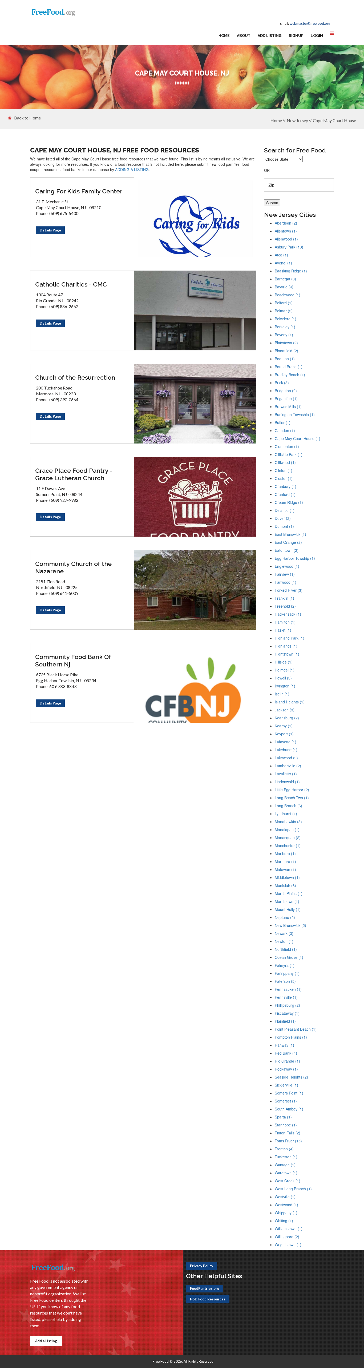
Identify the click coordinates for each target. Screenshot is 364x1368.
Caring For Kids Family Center (78, 191)
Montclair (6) (285, 885)
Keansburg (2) (287, 717)
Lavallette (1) (286, 773)
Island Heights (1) (290, 701)
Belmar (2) (284, 310)
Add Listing (270, 36)
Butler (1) (282, 422)
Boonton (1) (285, 358)
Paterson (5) (285, 981)
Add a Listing (46, 1341)
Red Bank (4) (286, 1053)
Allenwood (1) (286, 239)
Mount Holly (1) (288, 909)
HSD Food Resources (207, 1299)
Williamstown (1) (288, 1228)
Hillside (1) (284, 662)
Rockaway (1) (286, 1069)
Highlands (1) (286, 646)
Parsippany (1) (287, 973)
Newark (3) (284, 933)
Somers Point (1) (289, 1093)
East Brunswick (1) (290, 534)
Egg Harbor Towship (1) (295, 558)
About (243, 36)
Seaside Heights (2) (291, 1077)
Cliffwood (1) (285, 462)
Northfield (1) (286, 949)
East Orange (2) (288, 542)
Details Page (50, 230)
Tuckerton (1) (286, 1156)
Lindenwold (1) (287, 781)
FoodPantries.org (204, 1288)
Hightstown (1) (287, 654)
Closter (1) (284, 478)
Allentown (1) (286, 231)
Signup (296, 36)
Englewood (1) (287, 566)
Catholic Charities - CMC (71, 284)
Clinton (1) (283, 470)
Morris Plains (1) (288, 893)
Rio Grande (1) (287, 1061)
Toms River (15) (288, 1140)
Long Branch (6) (288, 805)
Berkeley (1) (285, 326)
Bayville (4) (284, 286)
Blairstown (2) (286, 342)
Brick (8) (282, 382)
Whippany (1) (286, 1212)
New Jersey (297, 120)
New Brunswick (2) (290, 925)
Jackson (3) (284, 709)
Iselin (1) (282, 694)
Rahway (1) (284, 1045)
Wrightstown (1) (288, 1244)
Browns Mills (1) (288, 406)
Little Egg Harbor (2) (292, 789)
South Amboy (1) (289, 1109)
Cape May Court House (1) (297, 438)
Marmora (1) (285, 861)
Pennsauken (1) (288, 989)
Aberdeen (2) (286, 223)
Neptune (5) (285, 917)
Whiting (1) (284, 1220)
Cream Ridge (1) (289, 502)
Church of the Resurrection (75, 377)
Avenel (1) (283, 263)
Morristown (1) (287, 901)
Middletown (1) (287, 877)
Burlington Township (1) (295, 414)
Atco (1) (281, 255)
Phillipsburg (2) (287, 1005)
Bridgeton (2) (286, 390)
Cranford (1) (285, 494)
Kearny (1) (284, 725)
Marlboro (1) (285, 853)
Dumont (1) (284, 526)
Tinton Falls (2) (287, 1132)
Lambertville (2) (288, 765)
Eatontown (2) (286, 550)
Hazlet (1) (283, 630)
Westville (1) (285, 1196)
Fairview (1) (285, 574)
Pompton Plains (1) (291, 1037)
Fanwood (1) (285, 582)
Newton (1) (284, 941)
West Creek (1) (287, 1180)
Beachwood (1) (287, 294)
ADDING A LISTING (132, 169)
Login (317, 36)
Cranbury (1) (285, 486)
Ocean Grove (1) (289, 957)
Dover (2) (283, 518)
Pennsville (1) (286, 997)
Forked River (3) (288, 590)
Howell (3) (283, 678)
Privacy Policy (201, 1266)
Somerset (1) (286, 1101)
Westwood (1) (286, 1204)
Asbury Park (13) (289, 247)
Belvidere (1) (285, 318)
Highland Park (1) (289, 638)
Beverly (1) (284, 334)
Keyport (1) (284, 733)
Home (224, 36)
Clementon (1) (287, 446)
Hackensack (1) (288, 614)
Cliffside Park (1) (288, 454)
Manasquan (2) (288, 837)
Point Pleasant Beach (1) (296, 1029)
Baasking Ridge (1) (291, 270)
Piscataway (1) (287, 1013)
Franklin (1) (284, 598)
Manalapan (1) (287, 829)
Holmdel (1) (284, 670)
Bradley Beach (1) (290, 374)
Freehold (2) (285, 606)
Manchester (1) (288, 845)
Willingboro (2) (287, 1236)
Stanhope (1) (286, 1124)
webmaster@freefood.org (310, 23)
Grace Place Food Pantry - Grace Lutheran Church (73, 474)
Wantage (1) (285, 1164)
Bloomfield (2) (286, 350)
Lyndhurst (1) (286, 813)
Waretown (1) (286, 1172)
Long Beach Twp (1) (292, 797)
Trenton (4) (284, 1148)
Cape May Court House (334, 120)
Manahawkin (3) (288, 821)
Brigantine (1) (286, 398)
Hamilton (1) (285, 622)
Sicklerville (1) (286, 1085)
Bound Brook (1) (288, 366)
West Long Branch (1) (293, 1188)
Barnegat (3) (285, 278)
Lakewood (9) (286, 757)
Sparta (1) (283, 1117)
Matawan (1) (285, 869)
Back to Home (27, 118)
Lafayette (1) (285, 741)
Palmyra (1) (284, 965)
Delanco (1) (284, 510)
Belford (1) (284, 302)
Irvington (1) (285, 686)
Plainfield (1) (285, 1021)
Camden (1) (285, 430)
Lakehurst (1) (286, 749)
